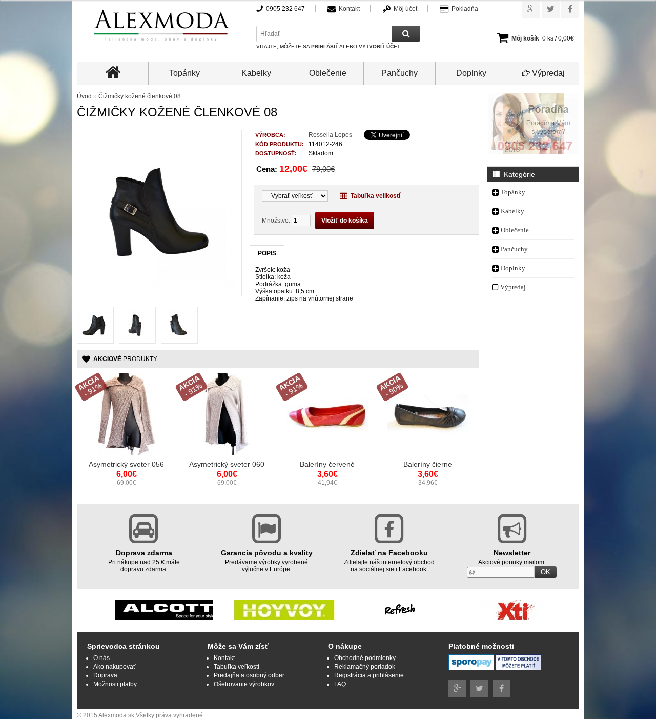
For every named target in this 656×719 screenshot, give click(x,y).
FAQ (340, 684)
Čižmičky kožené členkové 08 (139, 96)
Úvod (84, 96)
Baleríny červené (327, 464)
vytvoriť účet (379, 46)
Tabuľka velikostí (373, 195)
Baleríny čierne (427, 464)
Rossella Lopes (330, 134)
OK (545, 572)
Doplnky (471, 73)
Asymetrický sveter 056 (126, 464)
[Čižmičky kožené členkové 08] (159, 287)
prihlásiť (324, 46)
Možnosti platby (115, 684)
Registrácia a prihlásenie (369, 675)
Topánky (184, 73)
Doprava (105, 675)
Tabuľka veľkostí (236, 666)
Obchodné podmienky (365, 658)
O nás (101, 658)
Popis (267, 253)
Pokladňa (465, 8)
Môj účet (405, 8)
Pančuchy (399, 73)
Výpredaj (547, 73)
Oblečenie (327, 73)
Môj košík (525, 38)
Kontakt (349, 8)
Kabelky (256, 73)
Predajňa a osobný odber (249, 675)
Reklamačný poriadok (364, 666)
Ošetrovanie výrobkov (244, 684)
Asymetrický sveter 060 (226, 464)
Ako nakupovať (114, 666)
